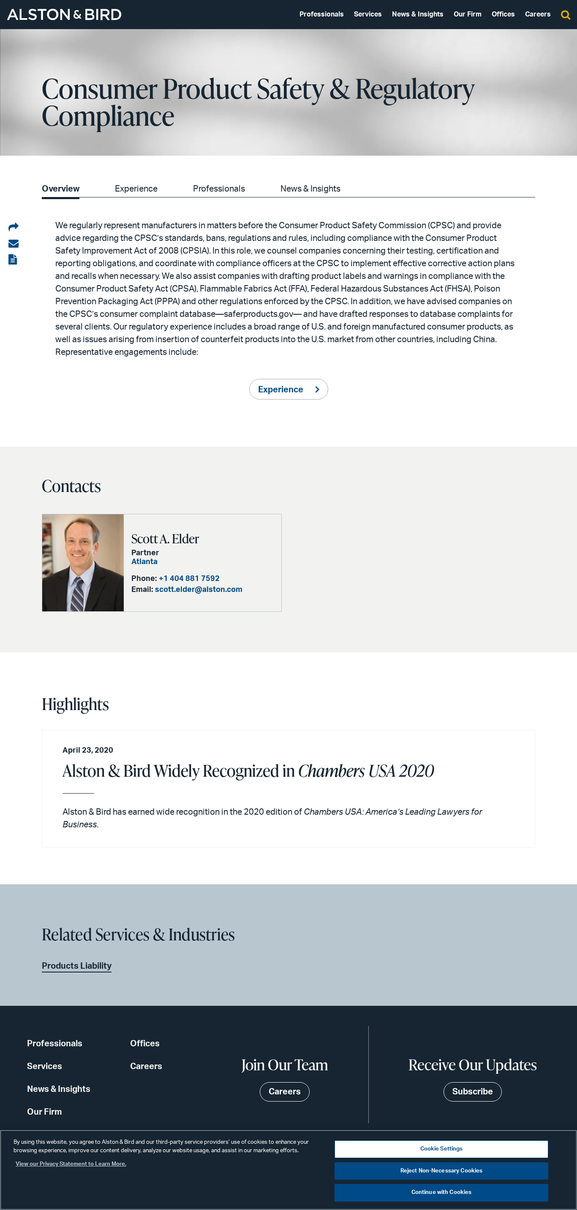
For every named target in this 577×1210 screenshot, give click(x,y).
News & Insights (418, 14)
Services (368, 14)
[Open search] (565, 14)
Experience (136, 189)
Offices (503, 14)
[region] (288, 1170)
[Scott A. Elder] (83, 562)
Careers (538, 14)
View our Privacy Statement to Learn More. (71, 1164)
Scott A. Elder (165, 538)
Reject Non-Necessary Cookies (441, 1171)
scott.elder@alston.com (198, 590)
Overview (60, 189)
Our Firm (468, 14)
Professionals (321, 14)
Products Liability (77, 966)
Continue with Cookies (441, 1192)
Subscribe (472, 1092)
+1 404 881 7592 (189, 579)
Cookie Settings (441, 1149)
